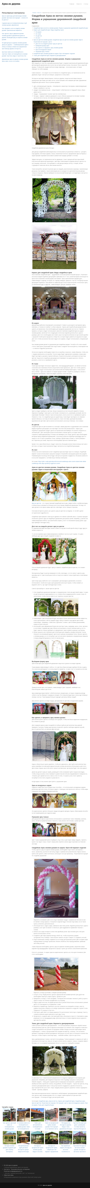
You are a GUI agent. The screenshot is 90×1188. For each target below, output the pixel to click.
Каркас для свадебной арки (66, 1101)
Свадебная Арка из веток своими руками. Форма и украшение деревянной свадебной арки (61, 28)
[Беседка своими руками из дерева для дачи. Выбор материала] (9, 1144)
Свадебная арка (43, 1101)
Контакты (7, 1169)
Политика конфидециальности (13, 1171)
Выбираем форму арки (42, 45)
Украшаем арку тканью (42, 51)
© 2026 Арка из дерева (10, 1165)
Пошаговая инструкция (49, 1103)
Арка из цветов (36, 503)
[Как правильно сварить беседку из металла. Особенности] (65, 1144)
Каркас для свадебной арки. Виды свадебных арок (49, 30)
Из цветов (39, 36)
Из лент (38, 38)
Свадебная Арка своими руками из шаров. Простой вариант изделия (54, 53)
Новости (79, 4)
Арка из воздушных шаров (43, 49)
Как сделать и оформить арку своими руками (49, 47)
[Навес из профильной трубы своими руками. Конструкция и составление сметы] (51, 1121)
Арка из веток (53, 1101)
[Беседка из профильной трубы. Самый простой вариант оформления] (51, 1144)
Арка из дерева (11, 3)
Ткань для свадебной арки (46, 1105)
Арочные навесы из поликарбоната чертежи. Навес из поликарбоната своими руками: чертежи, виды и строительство (14, 54)
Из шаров (38, 32)
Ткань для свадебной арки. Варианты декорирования (50, 55)
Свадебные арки (80, 1101)
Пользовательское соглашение (20, 1169)
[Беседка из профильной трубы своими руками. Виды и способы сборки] (37, 1144)
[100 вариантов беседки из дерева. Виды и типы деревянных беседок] (65, 1121)
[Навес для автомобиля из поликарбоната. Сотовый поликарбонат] (37, 1121)
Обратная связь (9, 1175)
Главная (71, 4)
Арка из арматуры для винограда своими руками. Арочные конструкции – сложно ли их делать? (15, 18)
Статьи (86, 4)
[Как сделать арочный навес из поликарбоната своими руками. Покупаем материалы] (9, 1121)
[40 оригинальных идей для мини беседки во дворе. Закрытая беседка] (23, 1144)
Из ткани (38, 34)
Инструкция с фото (62, 1103)
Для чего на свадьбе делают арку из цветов (49, 44)
